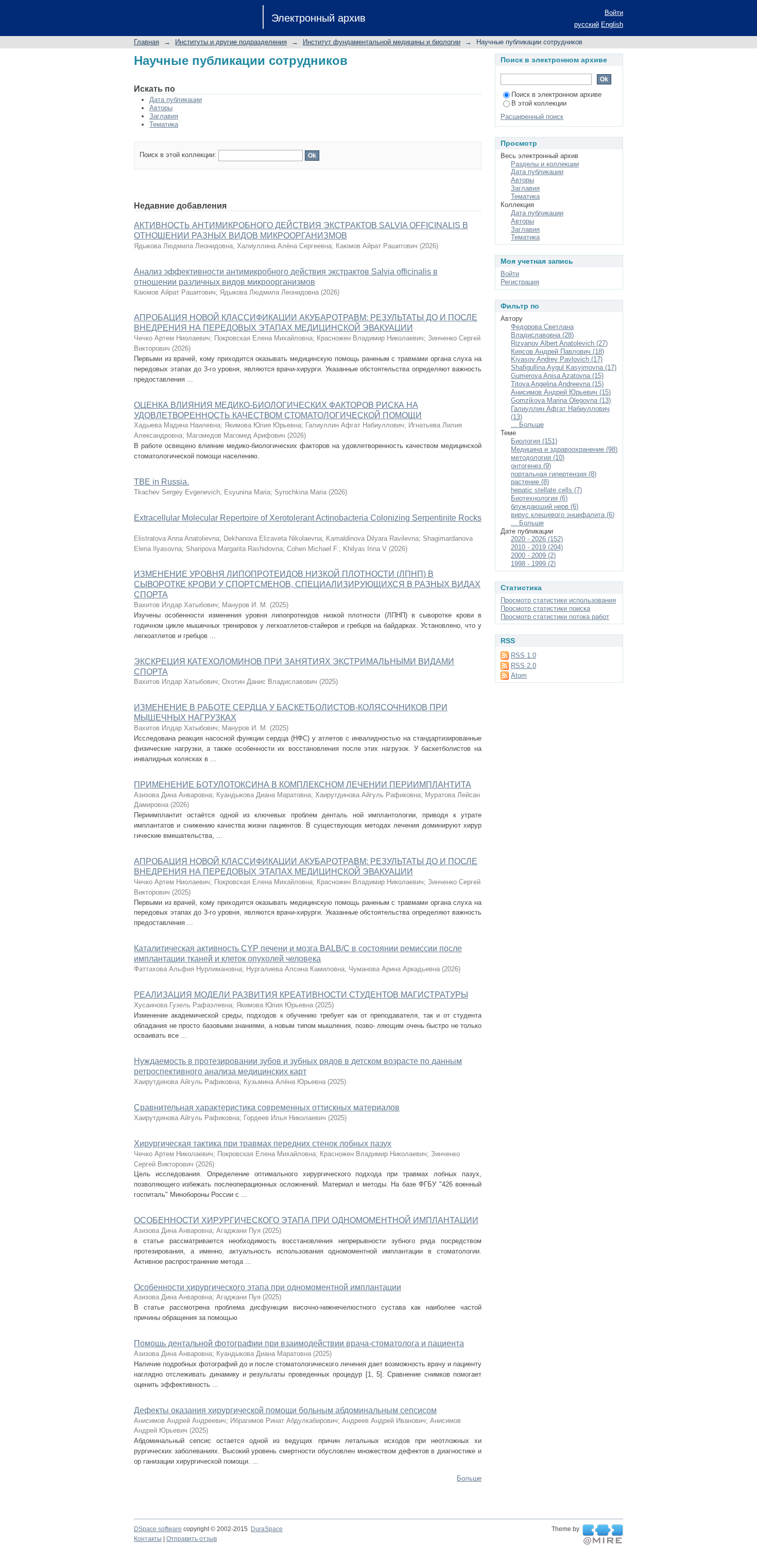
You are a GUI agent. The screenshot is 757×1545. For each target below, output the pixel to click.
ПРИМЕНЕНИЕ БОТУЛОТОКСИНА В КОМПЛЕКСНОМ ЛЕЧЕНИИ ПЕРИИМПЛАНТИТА (302, 784)
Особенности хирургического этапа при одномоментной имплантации (267, 1287)
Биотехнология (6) (539, 498)
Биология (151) (534, 441)
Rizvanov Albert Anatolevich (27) (559, 343)
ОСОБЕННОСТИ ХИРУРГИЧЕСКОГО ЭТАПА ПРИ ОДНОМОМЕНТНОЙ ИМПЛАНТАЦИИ (306, 1220)
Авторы (161, 108)
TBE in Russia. (161, 481)
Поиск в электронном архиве (556, 94)
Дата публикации (175, 100)
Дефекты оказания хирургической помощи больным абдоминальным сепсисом (285, 1410)
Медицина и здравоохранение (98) (564, 449)
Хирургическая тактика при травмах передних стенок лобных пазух (262, 1143)
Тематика (163, 124)
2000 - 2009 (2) (533, 555)
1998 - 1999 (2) (533, 564)
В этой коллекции (538, 103)
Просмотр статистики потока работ (555, 617)
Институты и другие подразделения (231, 42)
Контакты (148, 1538)
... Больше (527, 424)
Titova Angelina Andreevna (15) (557, 384)
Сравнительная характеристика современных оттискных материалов (267, 1107)
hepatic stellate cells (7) (546, 490)
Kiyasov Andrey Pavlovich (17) (557, 359)
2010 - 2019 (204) (537, 547)
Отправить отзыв (191, 1538)
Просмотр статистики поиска (545, 608)
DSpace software (158, 1529)
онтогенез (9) (531, 466)
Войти (614, 12)
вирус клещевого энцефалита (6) (562, 515)
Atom (519, 675)
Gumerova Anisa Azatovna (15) (557, 376)
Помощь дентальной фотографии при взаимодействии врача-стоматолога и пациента (299, 1343)
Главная (146, 42)
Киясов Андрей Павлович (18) (557, 351)
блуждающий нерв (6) (544, 506)
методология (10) (537, 457)
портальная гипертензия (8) (553, 474)
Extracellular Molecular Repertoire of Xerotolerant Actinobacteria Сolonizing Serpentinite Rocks (307, 517)
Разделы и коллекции (545, 164)
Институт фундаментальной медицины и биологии (381, 42)
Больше (469, 1478)
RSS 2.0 (523, 666)
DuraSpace (267, 1529)
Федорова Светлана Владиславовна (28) (542, 331)
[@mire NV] (602, 1534)
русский (586, 24)
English (612, 24)
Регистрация (520, 282)
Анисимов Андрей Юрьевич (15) (561, 392)
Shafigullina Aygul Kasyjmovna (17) (563, 367)
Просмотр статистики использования (558, 600)
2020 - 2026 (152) (537, 539)
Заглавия (163, 116)
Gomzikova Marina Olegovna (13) (561, 400)
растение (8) (530, 482)
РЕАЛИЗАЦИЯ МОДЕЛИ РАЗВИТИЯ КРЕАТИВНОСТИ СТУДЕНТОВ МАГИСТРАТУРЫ (301, 994)
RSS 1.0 (523, 655)
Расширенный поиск (532, 117)
